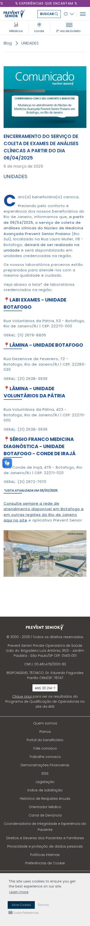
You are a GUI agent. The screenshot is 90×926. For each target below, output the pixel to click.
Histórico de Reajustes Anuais (45, 798)
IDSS (45, 773)
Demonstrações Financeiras (45, 765)
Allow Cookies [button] (21, 905)
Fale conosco (45, 748)
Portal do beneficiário (45, 740)
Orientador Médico (45, 807)
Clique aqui (22, 696)
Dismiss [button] (43, 905)
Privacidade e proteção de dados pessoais (45, 846)
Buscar (47, 13)
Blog (8, 43)
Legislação (45, 781)
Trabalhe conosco (45, 756)
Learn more (19, 892)
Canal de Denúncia (45, 815)
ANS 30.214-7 (45, 688)
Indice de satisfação (45, 790)
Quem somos (45, 723)
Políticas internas (45, 854)
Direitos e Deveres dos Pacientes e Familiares (45, 838)
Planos (45, 731)
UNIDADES (30, 43)
